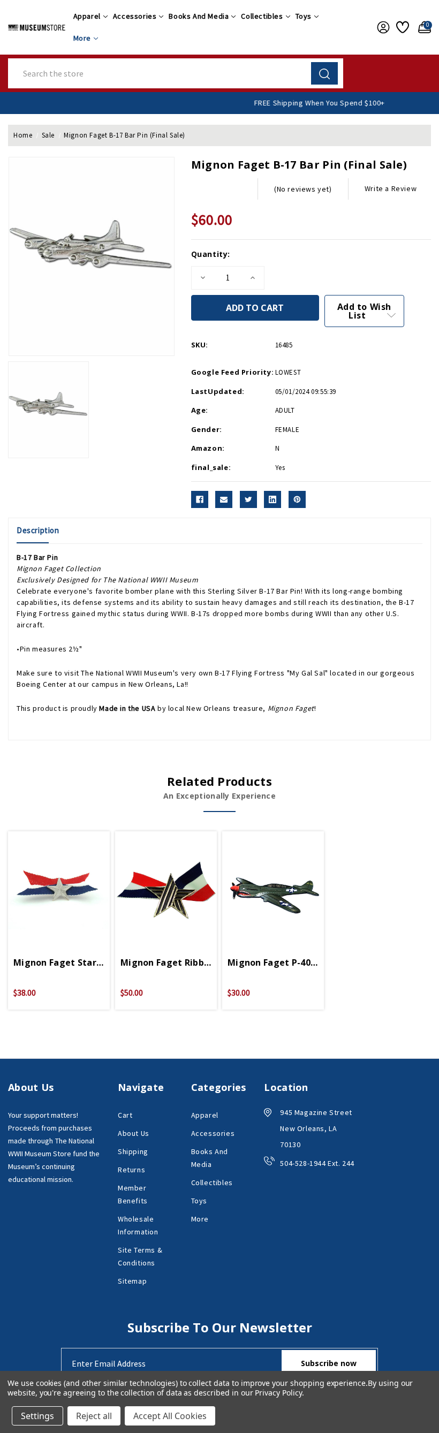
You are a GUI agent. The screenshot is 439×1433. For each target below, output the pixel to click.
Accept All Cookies (170, 1416)
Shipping (133, 1151)
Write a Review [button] (391, 188)
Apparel (87, 16)
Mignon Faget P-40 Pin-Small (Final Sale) (273, 962)
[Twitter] (248, 499)
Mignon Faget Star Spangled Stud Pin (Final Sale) (58, 962)
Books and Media (199, 16)
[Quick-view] (46, 881)
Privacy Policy (278, 1392)
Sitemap (132, 1281)
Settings (37, 1416)
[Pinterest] (297, 499)
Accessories (135, 16)
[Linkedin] (272, 499)
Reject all (94, 1416)
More (82, 38)
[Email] (223, 499)
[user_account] (381, 27)
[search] (324, 73)
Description (38, 530)
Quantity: (210, 254)
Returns (131, 1169)
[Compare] (72, 881)
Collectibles (262, 16)
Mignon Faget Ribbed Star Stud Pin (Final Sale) (165, 962)
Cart (125, 1115)
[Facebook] (199, 499)
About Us (133, 1133)
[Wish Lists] (402, 27)
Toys (304, 16)
